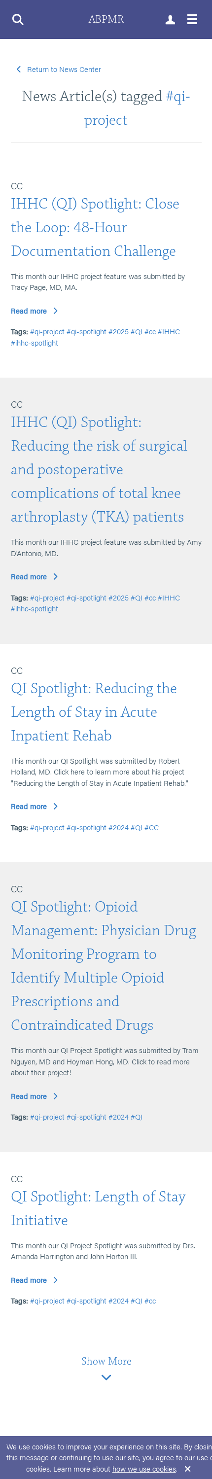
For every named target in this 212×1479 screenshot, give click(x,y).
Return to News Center (64, 69)
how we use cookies (144, 1468)
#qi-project (47, 331)
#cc (150, 331)
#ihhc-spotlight (34, 342)
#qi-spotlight (86, 331)
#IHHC (169, 331)
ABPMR (106, 19)
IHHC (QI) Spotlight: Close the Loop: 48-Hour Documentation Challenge (95, 227)
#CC (151, 827)
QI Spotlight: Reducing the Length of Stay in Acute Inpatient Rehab (94, 712)
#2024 (118, 827)
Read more (29, 310)
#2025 (118, 331)
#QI (136, 331)
